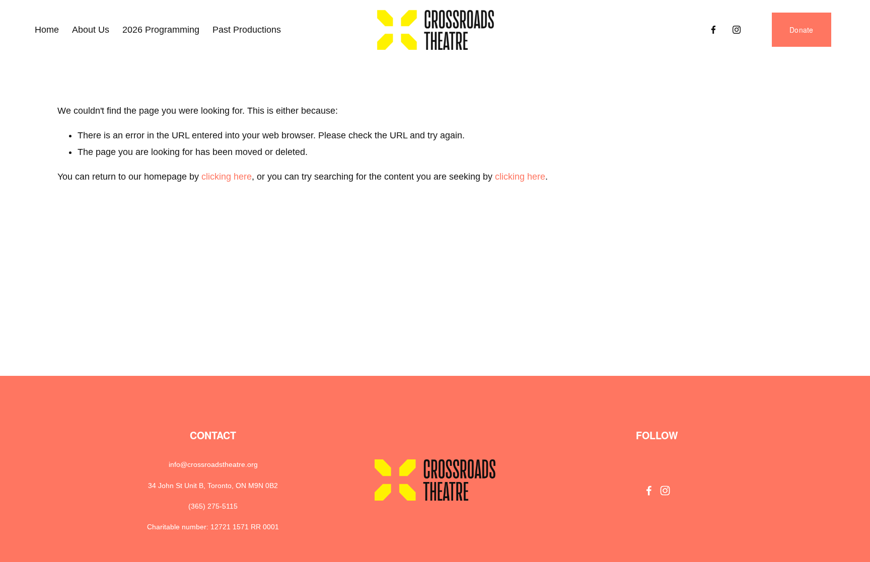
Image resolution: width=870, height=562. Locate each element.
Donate (801, 30)
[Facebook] (713, 30)
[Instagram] (737, 30)
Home (47, 30)
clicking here (226, 177)
